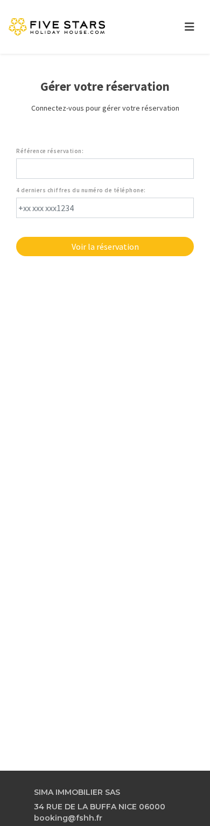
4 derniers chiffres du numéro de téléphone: (81, 190)
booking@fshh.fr (68, 818)
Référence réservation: (49, 151)
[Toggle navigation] (189, 27)
